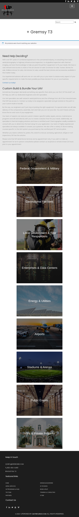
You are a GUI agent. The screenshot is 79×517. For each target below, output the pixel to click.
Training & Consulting (47, 492)
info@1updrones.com (15, 464)
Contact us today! (9, 83)
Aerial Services (11, 486)
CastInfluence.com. (39, 514)
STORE (42, 495)
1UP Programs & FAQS (12, 489)
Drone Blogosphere (46, 483)
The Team (8, 492)
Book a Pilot (44, 489)
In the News (44, 486)
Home (7, 483)
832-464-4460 (12, 468)
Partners (9, 495)
